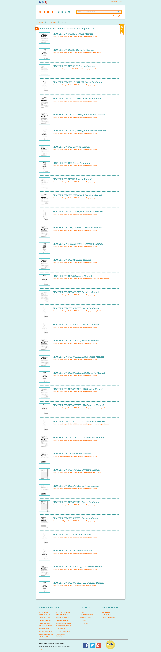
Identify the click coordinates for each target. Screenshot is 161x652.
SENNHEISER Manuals (63, 623)
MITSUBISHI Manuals (46, 634)
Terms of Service (86, 617)
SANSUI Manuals (62, 620)
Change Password (108, 617)
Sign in (120, 1)
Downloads (114, 1)
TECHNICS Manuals (63, 631)
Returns (83, 620)
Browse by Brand (117, 16)
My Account (106, 612)
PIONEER (52, 22)
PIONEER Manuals (62, 617)
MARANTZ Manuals (45, 631)
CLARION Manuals (45, 620)
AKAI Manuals (43, 612)
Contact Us (84, 623)
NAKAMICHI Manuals (63, 612)
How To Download (86, 615)
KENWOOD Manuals (45, 626)
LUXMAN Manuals (45, 628)
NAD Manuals (43, 637)
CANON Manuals (44, 617)
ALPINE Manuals (44, 615)
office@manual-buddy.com (45, 649)
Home (41, 22)
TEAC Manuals (61, 628)
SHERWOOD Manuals (63, 626)
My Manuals (106, 615)
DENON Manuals (44, 623)
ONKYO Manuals (62, 615)
